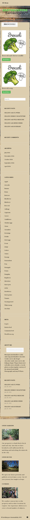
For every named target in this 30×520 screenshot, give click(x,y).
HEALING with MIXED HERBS (13, 123)
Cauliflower (7, 219)
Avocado (7, 185)
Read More (6, 59)
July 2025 (7, 152)
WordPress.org (9, 334)
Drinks (6, 236)
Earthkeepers (15, 13)
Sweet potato (8, 295)
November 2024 (9, 156)
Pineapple (7, 267)
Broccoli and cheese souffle (12, 56)
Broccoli (7, 205)
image (6, 247)
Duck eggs (7, 240)
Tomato (6, 298)
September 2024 (9, 163)
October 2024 (8, 159)
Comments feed (9, 330)
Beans (6, 192)
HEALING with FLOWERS (12, 112)
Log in (6, 324)
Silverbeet (7, 281)
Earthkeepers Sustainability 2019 (12, 517)
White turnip (8, 305)
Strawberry (7, 291)
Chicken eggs (8, 223)
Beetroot (7, 195)
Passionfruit (8, 260)
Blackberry (7, 199)
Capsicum (7, 212)
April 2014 (7, 166)
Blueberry (7, 202)
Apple (6, 181)
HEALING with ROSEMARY (12, 126)
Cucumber (7, 229)
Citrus (6, 226)
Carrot (6, 216)
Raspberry (7, 277)
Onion (6, 253)
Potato (6, 271)
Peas (5, 264)
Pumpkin (7, 274)
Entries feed (8, 327)
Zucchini (7, 308)
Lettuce (6, 250)
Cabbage (6, 209)
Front (6, 243)
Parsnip (6, 257)
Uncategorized (8, 302)
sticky (6, 288)
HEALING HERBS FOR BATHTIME (14, 116)
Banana (6, 188)
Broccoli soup (7, 88)
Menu (6, 3)
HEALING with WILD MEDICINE (14, 119)
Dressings (7, 233)
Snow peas (7, 284)
